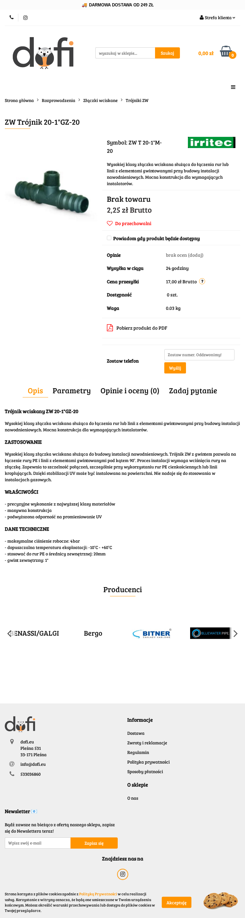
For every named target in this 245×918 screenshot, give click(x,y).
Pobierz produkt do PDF (141, 328)
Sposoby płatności (145, 771)
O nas (132, 798)
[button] (140, 719)
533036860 (30, 774)
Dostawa (136, 733)
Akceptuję (177, 902)
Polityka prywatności (148, 762)
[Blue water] (211, 633)
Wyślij (175, 368)
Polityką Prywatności (98, 893)
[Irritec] (211, 142)
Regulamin (138, 752)
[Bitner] (152, 633)
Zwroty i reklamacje (147, 743)
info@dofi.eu (33, 764)
